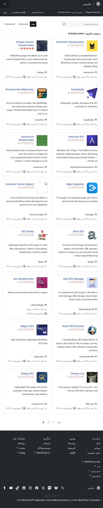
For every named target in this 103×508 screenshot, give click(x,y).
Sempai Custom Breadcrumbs (25, 43)
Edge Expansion (75, 184)
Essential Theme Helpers (19, 184)
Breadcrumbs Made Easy (20, 89)
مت (97, 466)
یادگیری (46, 438)
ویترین (72, 438)
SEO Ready (27, 231)
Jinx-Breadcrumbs (23, 278)
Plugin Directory (93, 12)
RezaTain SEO (76, 136)
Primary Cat (77, 373)
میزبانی (97, 448)
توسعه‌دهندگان (43, 448)
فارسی (91, 488)
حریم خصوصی (93, 452)
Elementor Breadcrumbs (70, 42)
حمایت (20, 448)
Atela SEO (78, 231)
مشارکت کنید (19, 438)
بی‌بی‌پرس (94, 471)
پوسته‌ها (71, 443)
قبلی (59, 422)
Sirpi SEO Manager (73, 278)
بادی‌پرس (94, 476)
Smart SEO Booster (73, 326)
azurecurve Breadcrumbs (26, 138)
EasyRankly (77, 89)
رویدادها (21, 443)
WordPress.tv (42, 452)
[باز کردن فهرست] (4, 4)
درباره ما (96, 438)
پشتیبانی (46, 443)
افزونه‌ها (71, 448)
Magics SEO (27, 326)
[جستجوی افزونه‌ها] (64, 24)
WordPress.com (91, 461)
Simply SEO (27, 373)
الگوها (72, 452)
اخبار (98, 443)
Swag (21, 452)
